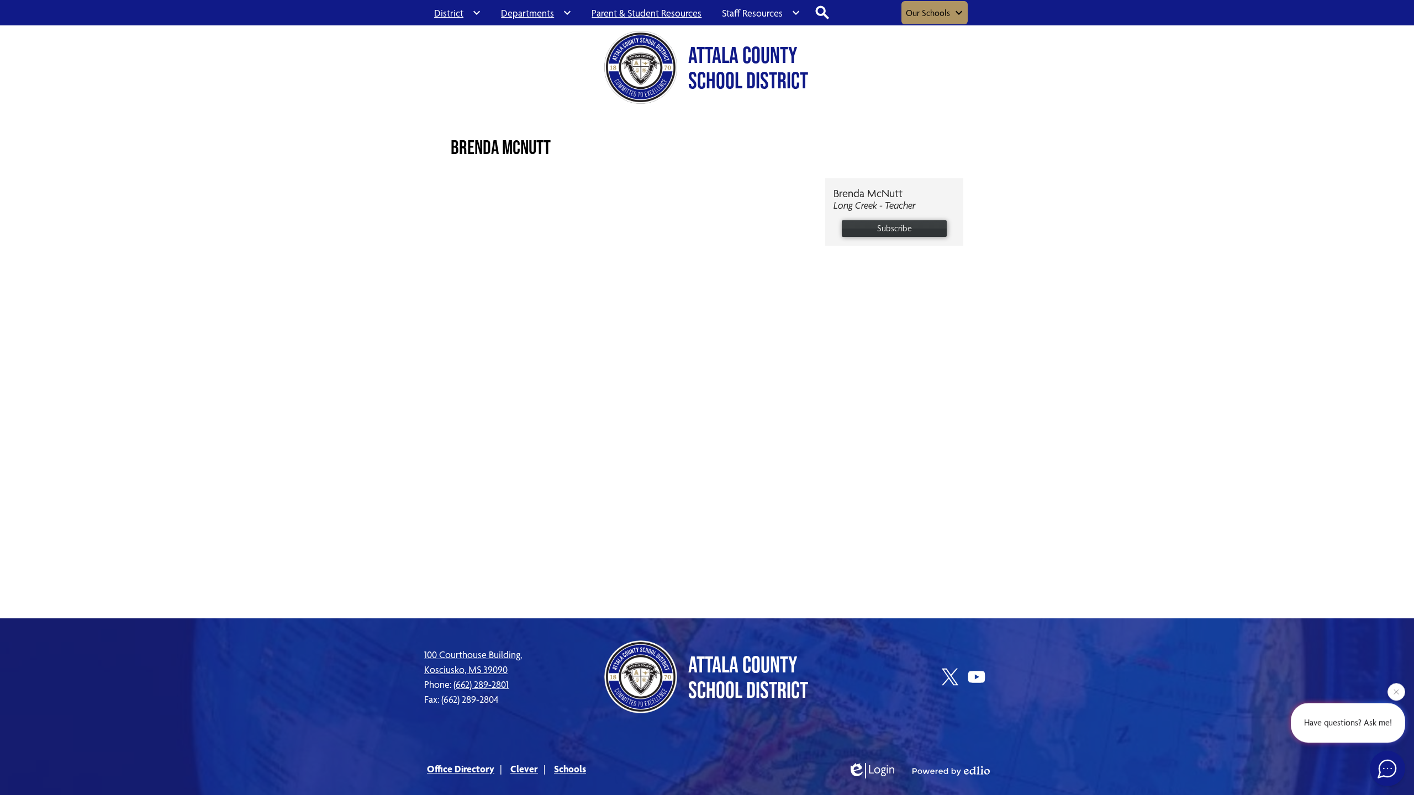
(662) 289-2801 (481, 684)
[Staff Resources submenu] (761, 13)
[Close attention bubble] (1396, 692)
